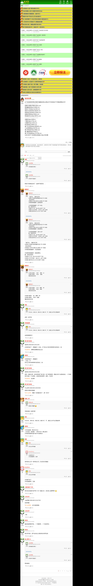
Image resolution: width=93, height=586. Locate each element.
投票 (67, 3)
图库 (60, 3)
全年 (64, 3)
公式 (71, 3)
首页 (22, 5)
